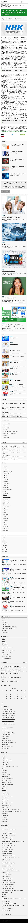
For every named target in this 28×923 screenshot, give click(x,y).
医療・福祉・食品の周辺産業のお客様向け (17, 386)
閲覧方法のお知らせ (5, 412)
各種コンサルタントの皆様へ (6, 656)
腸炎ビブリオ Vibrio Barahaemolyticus (8, 882)
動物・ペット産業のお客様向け (15, 380)
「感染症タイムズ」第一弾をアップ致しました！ (10, 666)
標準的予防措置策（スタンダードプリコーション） (10, 766)
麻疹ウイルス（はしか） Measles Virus (8, 845)
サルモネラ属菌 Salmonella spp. (7, 878)
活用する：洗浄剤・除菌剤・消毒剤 (8, 721)
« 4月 (2, 703)
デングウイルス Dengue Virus (7, 908)
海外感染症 (4, 516)
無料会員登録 (5, 435)
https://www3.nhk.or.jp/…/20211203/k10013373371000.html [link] (14, 131)
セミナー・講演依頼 (6, 427)
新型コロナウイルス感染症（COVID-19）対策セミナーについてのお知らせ (13, 408)
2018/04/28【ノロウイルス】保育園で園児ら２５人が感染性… (17, 174)
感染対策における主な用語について (8, 778)
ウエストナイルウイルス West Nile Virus (9, 903)
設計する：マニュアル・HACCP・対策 (8, 713)
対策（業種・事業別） (6, 489)
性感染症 (4, 493)
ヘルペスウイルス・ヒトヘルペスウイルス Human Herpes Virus (13, 890)
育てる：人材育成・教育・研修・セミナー (9, 711)
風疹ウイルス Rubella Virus (6, 847)
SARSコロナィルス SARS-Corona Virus (8, 833)
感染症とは (3, 768)
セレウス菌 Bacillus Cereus (6, 876)
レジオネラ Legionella (5, 859)
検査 (3, 512)
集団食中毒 (4, 528)
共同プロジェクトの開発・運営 (7, 746)
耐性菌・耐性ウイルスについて (7, 801)
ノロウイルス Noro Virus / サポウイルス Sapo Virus (11, 870)
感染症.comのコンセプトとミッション (8, 650)
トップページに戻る (5, 191)
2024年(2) (3, 539)
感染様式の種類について (6, 774)
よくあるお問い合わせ (6, 471)
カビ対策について (5, 817)
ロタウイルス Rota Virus (6, 872)
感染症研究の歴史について (6, 758)
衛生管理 (4, 520)
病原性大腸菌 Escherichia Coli (7, 880)
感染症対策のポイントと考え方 (7, 760)
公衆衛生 (4, 485)
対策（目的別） (5, 491)
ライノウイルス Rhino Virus (6, 839)
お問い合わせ (5, 469)
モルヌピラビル (9, 18)
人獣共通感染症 (5, 483)
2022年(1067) (4, 541)
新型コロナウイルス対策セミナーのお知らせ (17, 598)
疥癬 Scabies (4, 894)
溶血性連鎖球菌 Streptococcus (7, 851)
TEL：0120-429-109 (6, 423)
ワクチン (4, 481)
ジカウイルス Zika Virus (6, 910)
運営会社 (3, 639)
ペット (4, 477)
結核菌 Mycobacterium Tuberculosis (8, 855)
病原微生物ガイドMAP (5, 827)
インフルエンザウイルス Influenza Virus (8, 829)
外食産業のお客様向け (14, 368)
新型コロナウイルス (19, 18)
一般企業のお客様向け (5, 744)
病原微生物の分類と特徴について (7, 784)
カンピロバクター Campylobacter (7, 886)
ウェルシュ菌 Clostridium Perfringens (8, 888)
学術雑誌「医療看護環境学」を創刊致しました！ (12, 217)
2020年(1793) (4, 545)
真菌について (4, 790)
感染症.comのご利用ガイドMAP (8, 271)
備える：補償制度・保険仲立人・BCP (8, 717)
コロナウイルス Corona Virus (7, 831)
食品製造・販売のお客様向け (15, 362)
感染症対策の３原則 (5, 762)
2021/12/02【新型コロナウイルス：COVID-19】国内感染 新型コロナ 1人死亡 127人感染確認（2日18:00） (14, 183)
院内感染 (4, 524)
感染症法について (5, 807)
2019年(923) (4, 547)
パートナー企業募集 (5, 654)
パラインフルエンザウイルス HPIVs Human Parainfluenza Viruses (13, 841)
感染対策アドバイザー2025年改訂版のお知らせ (18, 561)
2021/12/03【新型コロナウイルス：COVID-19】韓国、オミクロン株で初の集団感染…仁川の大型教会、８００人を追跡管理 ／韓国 (13, 187)
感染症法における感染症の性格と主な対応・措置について (11, 811)
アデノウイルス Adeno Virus (7, 843)
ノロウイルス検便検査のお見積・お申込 (9, 433)
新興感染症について (5, 799)
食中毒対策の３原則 (5, 764)
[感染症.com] (6, 2)
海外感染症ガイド (5, 819)
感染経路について (5, 772)
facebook (22, 2)
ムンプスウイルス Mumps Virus (7, 849)
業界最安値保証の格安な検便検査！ (9, 297)
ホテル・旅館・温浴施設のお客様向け (17, 356)
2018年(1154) (4, 549)
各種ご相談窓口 (5, 425)
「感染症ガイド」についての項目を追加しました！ (10, 673)
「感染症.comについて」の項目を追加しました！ (10, 681)
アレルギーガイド (6, 473)
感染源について (4, 770)
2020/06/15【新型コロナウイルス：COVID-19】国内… (17, 160)
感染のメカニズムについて (6, 780)
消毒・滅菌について (5, 815)
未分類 (4, 510)
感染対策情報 (5, 495)
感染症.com (7, 920)
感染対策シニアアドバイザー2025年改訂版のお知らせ (18, 570)
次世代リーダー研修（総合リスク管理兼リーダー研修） (17, 579)
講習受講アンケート (6, 437)
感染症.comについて (6, 497)
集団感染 (4, 526)
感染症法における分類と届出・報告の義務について (10, 809)
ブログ (4, 475)
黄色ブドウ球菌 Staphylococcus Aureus (8, 868)
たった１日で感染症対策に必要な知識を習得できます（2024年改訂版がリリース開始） (17, 589)
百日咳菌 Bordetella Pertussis (7, 853)
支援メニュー (5, 506)
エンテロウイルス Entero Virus (7, 837)
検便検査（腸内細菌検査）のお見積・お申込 (10, 431)
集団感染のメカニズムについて (7, 782)
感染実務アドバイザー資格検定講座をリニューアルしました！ (13, 403)
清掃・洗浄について (5, 813)
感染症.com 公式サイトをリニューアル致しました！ (12, 416)
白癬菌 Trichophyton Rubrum (7, 892)
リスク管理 (4, 479)
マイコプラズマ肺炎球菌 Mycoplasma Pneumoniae (10, 857)
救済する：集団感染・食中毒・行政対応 (8, 719)
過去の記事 (24, 399)
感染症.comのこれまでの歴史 (6, 652)
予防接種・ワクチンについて (6, 805)
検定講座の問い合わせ (6, 429)
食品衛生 (4, 530)
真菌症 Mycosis (4, 896)
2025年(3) (3, 537)
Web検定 (4, 467)
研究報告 (4, 518)
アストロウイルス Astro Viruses (7, 874)
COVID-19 (4, 18)
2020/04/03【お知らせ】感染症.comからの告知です (18, 394)
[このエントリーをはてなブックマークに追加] (12, 134)
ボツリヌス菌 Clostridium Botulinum (8, 884)
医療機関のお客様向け (14, 344)
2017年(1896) (4, 551)
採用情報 (3, 641)
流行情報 (4, 514)
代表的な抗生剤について (6, 803)
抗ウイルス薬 (14, 18)
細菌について (4, 788)
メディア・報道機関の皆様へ (6, 658)
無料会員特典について (5, 748)
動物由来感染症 (5, 487)
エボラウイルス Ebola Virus (6, 901)
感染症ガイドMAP (5, 244)
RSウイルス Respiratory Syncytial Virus (8, 835)
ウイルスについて (5, 786)
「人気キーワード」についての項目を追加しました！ (11, 670)
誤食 (3, 522)
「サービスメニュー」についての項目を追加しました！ (11, 677)
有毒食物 (4, 508)
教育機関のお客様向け (14, 374)
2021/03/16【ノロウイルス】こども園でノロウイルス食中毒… (17, 145)
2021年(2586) (4, 543)
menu (25, 1)
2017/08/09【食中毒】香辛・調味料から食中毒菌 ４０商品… (17, 167)
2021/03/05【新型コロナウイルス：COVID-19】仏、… (17, 152)
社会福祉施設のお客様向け (15, 350)
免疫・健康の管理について (6, 776)
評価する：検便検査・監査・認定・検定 (8, 715)
